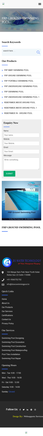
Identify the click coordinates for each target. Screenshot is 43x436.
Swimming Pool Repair (11, 358)
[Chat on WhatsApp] (34, 432)
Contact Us (6, 319)
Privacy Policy (8, 323)
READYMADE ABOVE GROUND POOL (19, 102)
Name (6, 131)
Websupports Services (33, 416)
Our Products (7, 307)
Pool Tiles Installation (11, 354)
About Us (5, 303)
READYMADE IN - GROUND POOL (18, 113)
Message (8, 155)
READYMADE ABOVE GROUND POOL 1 (20, 108)
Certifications (7, 315)
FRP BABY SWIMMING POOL (16, 70)
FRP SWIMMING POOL (14, 92)
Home (4, 299)
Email (6, 147)
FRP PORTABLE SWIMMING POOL (18, 81)
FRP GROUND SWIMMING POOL (18, 75)
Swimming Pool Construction (14, 346)
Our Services (7, 311)
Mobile (6, 139)
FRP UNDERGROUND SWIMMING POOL (21, 86)
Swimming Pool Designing (13, 338)
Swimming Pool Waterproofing (14, 350)
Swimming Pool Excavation (13, 342)
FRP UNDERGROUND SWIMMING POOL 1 (21, 97)
